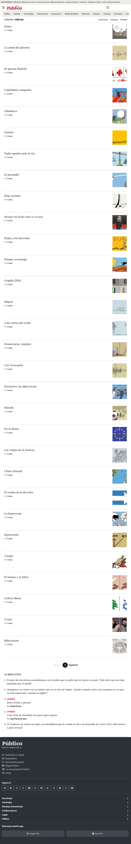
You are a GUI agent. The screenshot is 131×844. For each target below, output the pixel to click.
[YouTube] (41, 788)
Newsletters (11, 758)
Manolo (9, 407)
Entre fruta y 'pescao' (19, 702)
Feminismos (56, 14)
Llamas (8, 132)
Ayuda (8, 773)
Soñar (8, 26)
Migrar (8, 301)
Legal (4, 815)
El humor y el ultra (16, 577)
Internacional (42, 14)
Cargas (8, 556)
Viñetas (19, 19)
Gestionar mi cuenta (14, 755)
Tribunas (114, 19)
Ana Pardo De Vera (18, 719)
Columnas (103, 19)
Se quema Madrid (15, 68)
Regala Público (12, 766)
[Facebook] (16, 788)
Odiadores (10, 111)
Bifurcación (11, 640)
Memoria (85, 14)
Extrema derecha (43, 2)
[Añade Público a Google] (4, 788)
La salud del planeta (17, 47)
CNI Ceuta (17, 2)
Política (7, 14)
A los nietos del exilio (17, 323)
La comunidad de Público (17, 769)
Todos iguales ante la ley (19, 153)
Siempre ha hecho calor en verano (23, 216)
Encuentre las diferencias (20, 386)
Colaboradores (9, 810)
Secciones (7, 798)
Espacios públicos (72, 2)
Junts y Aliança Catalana (111, 2)
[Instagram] (35, 788)
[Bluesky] (29, 788)
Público (12, 744)
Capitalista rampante (18, 90)
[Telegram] (53, 788)
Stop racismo (12, 196)
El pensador (11, 174)
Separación (11, 534)
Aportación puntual (14, 762)
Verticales (7, 802)
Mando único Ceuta (29, 2)
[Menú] (3, 7)
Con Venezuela (13, 365)
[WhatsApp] (66, 788)
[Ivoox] (72, 788)
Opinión (17, 14)
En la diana (11, 429)
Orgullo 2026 (12, 280)
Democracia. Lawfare (17, 344)
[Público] (61, 8)
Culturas (96, 14)
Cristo (8, 619)
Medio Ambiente (71, 14)
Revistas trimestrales (12, 806)
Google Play (34, 833)
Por (8, 30)
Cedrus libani (12, 598)
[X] (23, 788)
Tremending (29, 14)
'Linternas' (83, 2)
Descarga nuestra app (12, 826)
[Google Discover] (10, 788)
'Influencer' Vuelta (94, 2)
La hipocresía (12, 513)
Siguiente (73, 665)
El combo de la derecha (18, 492)
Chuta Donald (13, 471)
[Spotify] (59, 788)
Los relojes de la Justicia (19, 450)
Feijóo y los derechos (17, 238)
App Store (99, 833)
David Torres (15, 706)
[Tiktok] (47, 788)
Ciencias (107, 14)
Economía (118, 14)
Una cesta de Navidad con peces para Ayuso (32, 715)
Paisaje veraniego (15, 259)
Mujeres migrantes (57, 2)
